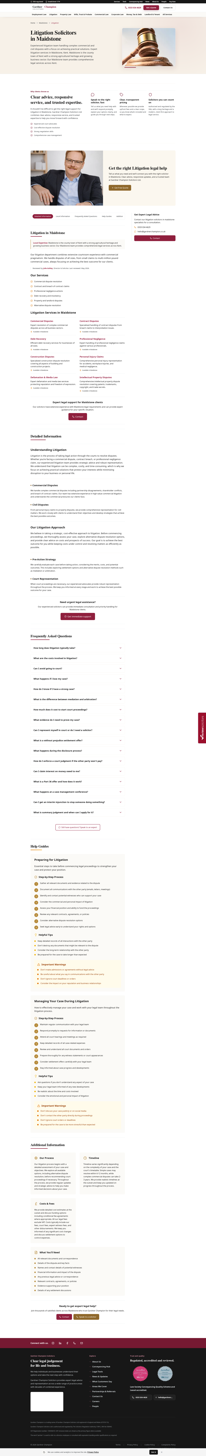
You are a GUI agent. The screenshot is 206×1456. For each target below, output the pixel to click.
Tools (124, 2)
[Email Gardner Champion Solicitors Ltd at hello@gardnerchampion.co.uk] (81, 1343)
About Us (155, 2)
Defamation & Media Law (44, 377)
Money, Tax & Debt (134, 14)
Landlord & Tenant (152, 14)
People (164, 2)
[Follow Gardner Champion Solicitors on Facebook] (67, 1343)
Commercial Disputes (42, 321)
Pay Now (172, 2)
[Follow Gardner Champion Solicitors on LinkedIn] (60, 1343)
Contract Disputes (89, 321)
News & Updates (100, 1376)
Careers (95, 1401)
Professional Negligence (92, 338)
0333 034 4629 (144, 227)
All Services (167, 14)
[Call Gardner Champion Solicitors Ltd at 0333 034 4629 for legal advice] (74, 1343)
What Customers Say (102, 1381)
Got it (153, 1452)
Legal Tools (97, 1371)
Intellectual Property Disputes (96, 377)
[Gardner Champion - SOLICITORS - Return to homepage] (45, 8)
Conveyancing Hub (136, 2)
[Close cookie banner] (161, 1452)
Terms (118, 1445)
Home (33, 23)
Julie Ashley (48, 268)
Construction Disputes (42, 356)
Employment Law (39, 14)
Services (117, 2)
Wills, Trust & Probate (83, 14)
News (147, 2)
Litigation (53, 14)
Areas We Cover (99, 1386)
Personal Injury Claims (92, 356)
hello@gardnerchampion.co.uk (151, 231)
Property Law (65, 14)
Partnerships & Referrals (104, 1391)
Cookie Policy (149, 1445)
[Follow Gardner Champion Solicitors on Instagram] (53, 1343)
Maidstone (43, 23)
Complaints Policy (168, 1445)
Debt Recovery (38, 338)
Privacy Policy (132, 1445)
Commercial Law (101, 14)
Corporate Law (117, 14)
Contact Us (168, 7)
